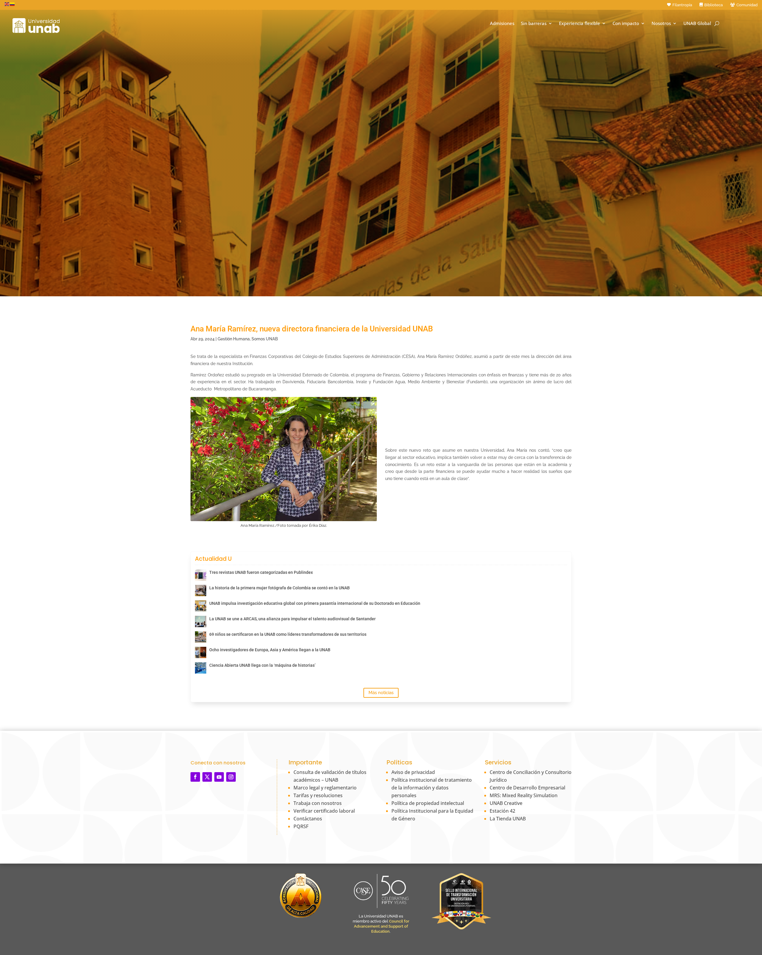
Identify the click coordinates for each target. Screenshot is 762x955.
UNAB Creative (506, 803)
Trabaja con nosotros (317, 803)
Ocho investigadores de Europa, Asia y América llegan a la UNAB (269, 649)
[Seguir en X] (207, 777)
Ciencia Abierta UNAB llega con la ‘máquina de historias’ (262, 665)
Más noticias (381, 692)
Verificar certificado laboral (324, 811)
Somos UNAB (265, 338)
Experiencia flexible (579, 23)
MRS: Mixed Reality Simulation (524, 795)
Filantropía (682, 5)
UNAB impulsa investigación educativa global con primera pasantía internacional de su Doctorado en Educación (314, 603)
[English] (7, 3)
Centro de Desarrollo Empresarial (527, 787)
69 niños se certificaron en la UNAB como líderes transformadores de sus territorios (287, 634)
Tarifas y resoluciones (318, 795)
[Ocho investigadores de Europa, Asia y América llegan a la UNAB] (200, 652)
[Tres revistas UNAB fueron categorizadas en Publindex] (200, 575)
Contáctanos (307, 818)
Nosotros (661, 23)
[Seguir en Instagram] (231, 777)
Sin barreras (533, 23)
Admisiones (502, 23)
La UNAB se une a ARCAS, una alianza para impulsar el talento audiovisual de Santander (292, 618)
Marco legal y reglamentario (325, 787)
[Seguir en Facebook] (195, 777)
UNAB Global (697, 23)
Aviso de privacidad (413, 772)
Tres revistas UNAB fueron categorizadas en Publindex (261, 572)
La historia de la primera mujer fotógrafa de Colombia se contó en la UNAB (279, 587)
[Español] (12, 3)
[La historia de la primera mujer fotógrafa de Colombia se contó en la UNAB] (200, 590)
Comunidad (747, 5)
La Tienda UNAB (508, 818)
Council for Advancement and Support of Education (381, 926)
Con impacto (626, 23)
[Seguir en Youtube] (219, 777)
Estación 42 (502, 811)
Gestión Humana (234, 338)
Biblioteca (713, 5)
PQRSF (300, 826)
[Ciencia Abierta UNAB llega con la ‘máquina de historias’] (200, 668)
